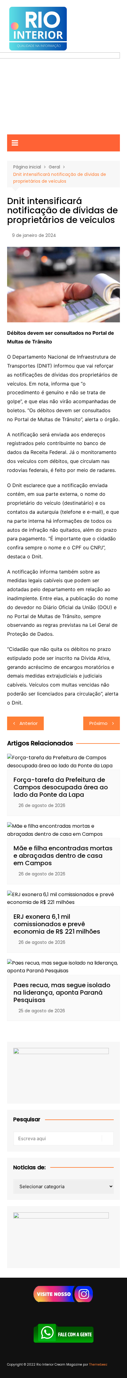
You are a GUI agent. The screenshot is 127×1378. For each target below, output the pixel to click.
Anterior (28, 723)
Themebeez (98, 1364)
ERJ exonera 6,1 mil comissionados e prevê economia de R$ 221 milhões (57, 924)
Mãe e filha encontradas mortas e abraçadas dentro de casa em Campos (63, 855)
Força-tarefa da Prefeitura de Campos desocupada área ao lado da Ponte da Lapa (61, 787)
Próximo (98, 723)
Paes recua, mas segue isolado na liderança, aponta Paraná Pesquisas (62, 992)
